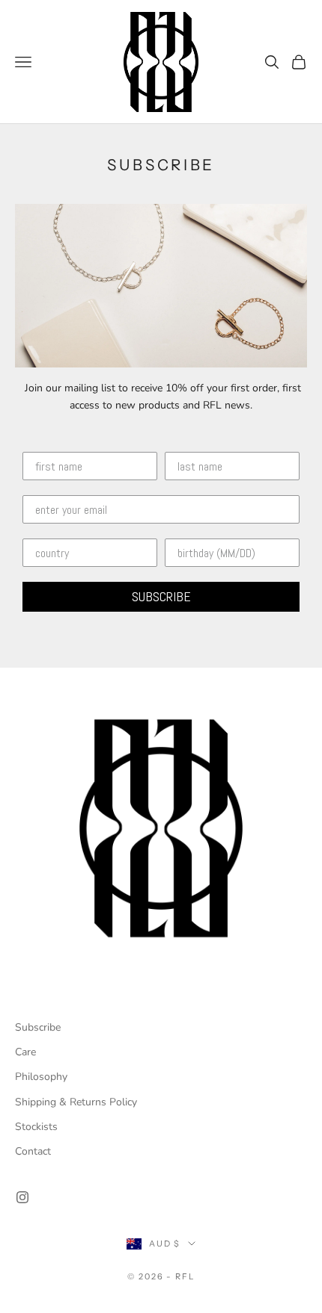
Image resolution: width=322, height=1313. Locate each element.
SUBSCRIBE (161, 596)
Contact (33, 1151)
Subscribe (38, 1027)
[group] (161, 828)
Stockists (36, 1127)
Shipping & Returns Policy (76, 1102)
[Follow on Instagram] (22, 1197)
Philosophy (41, 1077)
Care (25, 1052)
